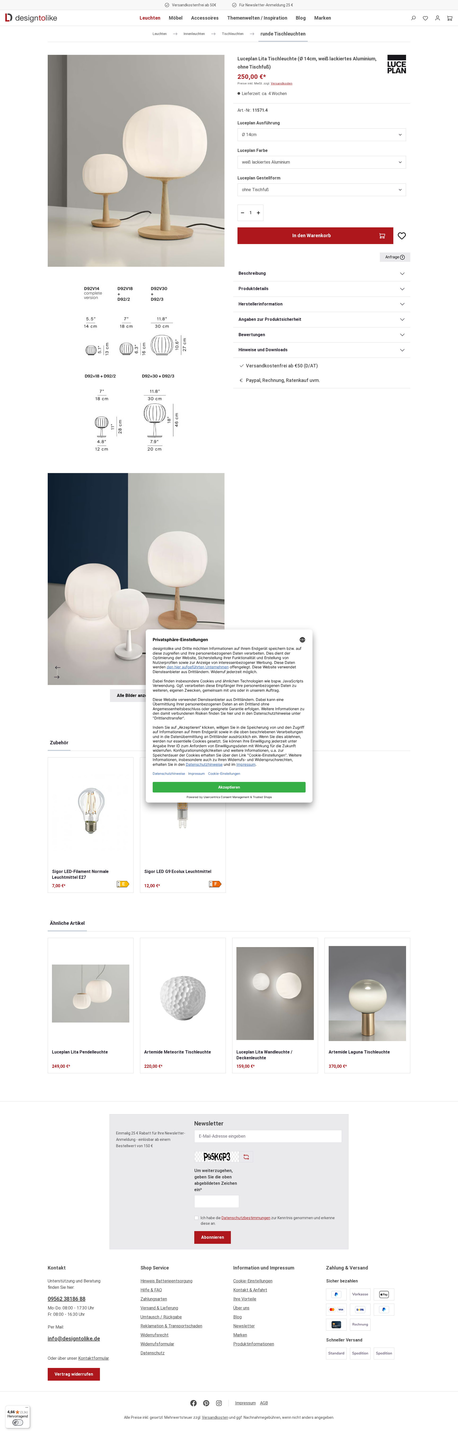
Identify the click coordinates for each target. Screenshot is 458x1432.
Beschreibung (252, 273)
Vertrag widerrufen (74, 1374)
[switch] (17, 1422)
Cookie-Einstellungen (252, 1281)
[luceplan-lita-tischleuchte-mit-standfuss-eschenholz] (136, 161)
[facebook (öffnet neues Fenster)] (193, 1403)
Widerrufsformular (157, 1344)
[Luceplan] (396, 63)
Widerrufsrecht (154, 1335)
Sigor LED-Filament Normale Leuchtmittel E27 (80, 874)
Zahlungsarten (153, 1299)
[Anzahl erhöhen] (259, 213)
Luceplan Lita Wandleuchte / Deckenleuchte (264, 1055)
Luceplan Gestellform (258, 178)
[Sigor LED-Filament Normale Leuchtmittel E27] (90, 813)
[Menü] (27, 1409)
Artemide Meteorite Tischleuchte (177, 1052)
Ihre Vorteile (244, 1299)
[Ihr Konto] (438, 18)
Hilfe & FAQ (151, 1290)
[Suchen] (413, 18)
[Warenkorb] (450, 18)
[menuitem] (182, 1282)
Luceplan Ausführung (258, 122)
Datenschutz (152, 1353)
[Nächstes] (57, 677)
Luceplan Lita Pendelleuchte (80, 1052)
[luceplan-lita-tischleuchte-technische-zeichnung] (136, 370)
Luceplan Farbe (252, 150)
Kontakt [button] (57, 1268)
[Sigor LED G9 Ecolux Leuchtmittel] (183, 813)
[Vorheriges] (57, 667)
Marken (240, 1335)
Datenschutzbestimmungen (246, 1218)
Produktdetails (253, 288)
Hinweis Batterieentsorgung (166, 1281)
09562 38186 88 (66, 1299)
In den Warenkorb (311, 235)
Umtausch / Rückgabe (161, 1317)
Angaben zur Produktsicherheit (270, 319)
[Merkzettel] (425, 18)
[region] (136, 378)
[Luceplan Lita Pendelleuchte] (90, 993)
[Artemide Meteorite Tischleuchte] (183, 993)
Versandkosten (281, 83)
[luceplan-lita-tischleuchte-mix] (136, 579)
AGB (264, 1403)
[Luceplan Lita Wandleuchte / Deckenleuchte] (275, 993)
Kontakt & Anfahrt (250, 1290)
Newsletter (244, 1326)
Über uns (241, 1308)
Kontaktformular (93, 1358)
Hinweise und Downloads (263, 349)
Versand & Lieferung (159, 1308)
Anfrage (392, 257)
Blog (237, 1317)
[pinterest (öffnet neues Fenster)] (206, 1403)
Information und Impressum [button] (263, 1268)
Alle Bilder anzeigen (136, 695)
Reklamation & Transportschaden (171, 1326)
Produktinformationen (253, 1344)
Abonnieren (212, 1237)
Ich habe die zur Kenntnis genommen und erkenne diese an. (268, 1221)
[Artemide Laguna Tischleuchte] (367, 993)
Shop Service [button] (154, 1268)
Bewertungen (252, 334)
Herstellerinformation (261, 304)
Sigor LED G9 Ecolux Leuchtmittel (177, 871)
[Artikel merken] (399, 235)
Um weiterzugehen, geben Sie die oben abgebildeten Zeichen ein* (215, 1180)
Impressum (245, 1403)
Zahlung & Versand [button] (347, 1268)
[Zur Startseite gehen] (31, 17)
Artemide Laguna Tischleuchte (359, 1052)
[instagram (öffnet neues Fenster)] (219, 1403)
